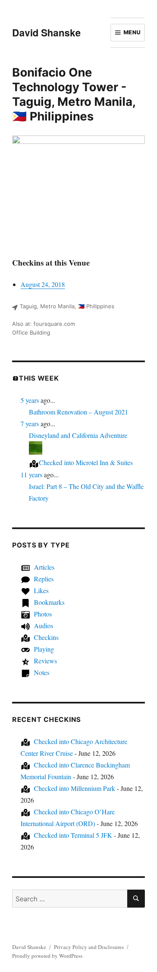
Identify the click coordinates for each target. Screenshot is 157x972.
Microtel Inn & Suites (86, 462)
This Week (39, 378)
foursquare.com (54, 323)
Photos (43, 613)
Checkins (46, 637)
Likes (41, 590)
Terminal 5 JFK (73, 835)
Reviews (45, 660)
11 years (31, 474)
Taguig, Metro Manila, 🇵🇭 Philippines (67, 306)
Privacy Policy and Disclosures (89, 947)
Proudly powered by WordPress (47, 955)
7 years (30, 423)
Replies (44, 578)
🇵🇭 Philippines (53, 116)
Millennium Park (74, 788)
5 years (30, 400)
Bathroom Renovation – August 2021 (78, 411)
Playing (44, 649)
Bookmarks (49, 602)
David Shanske (46, 32)
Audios (43, 625)
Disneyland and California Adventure (78, 435)
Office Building (31, 332)
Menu (132, 32)
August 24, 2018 (43, 284)
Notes (41, 672)
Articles (44, 567)
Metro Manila (94, 102)
